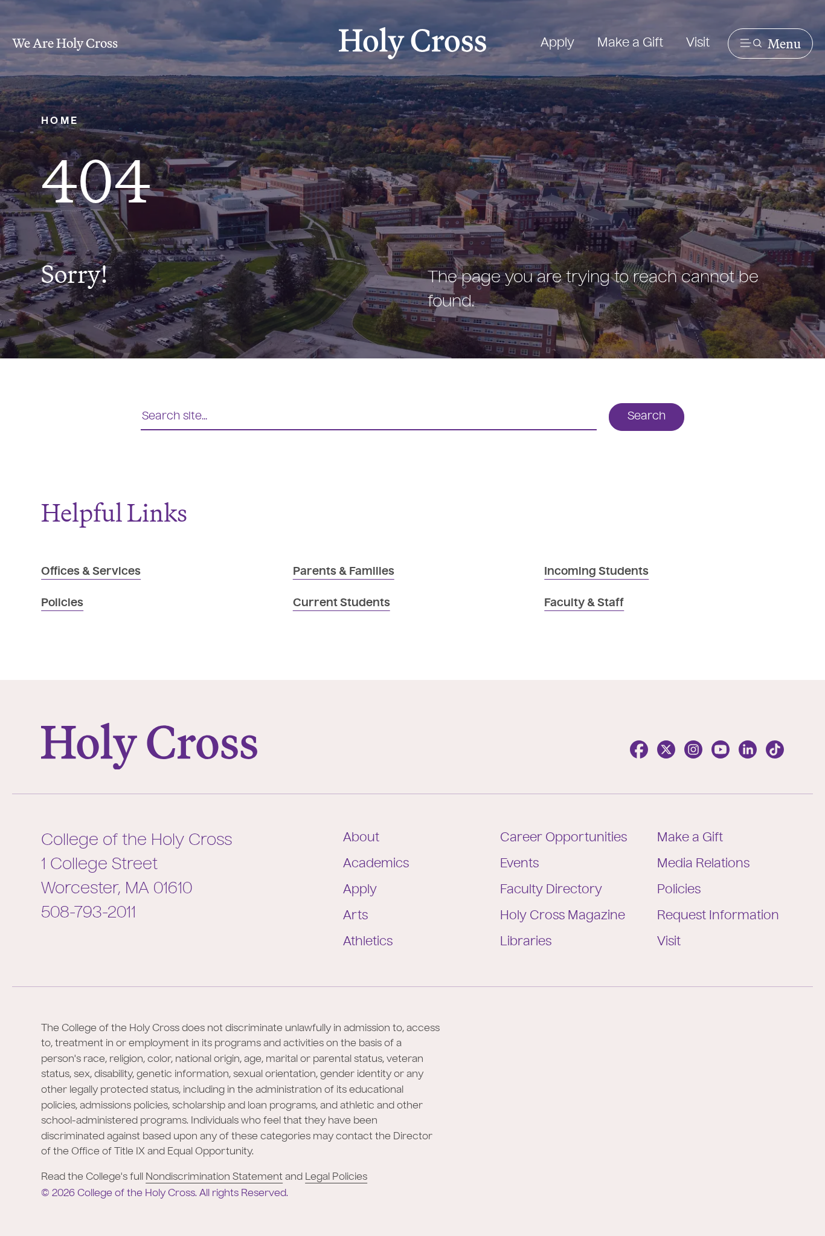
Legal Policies (336, 1177)
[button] (770, 43)
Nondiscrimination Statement (214, 1177)
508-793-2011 (88, 913)
